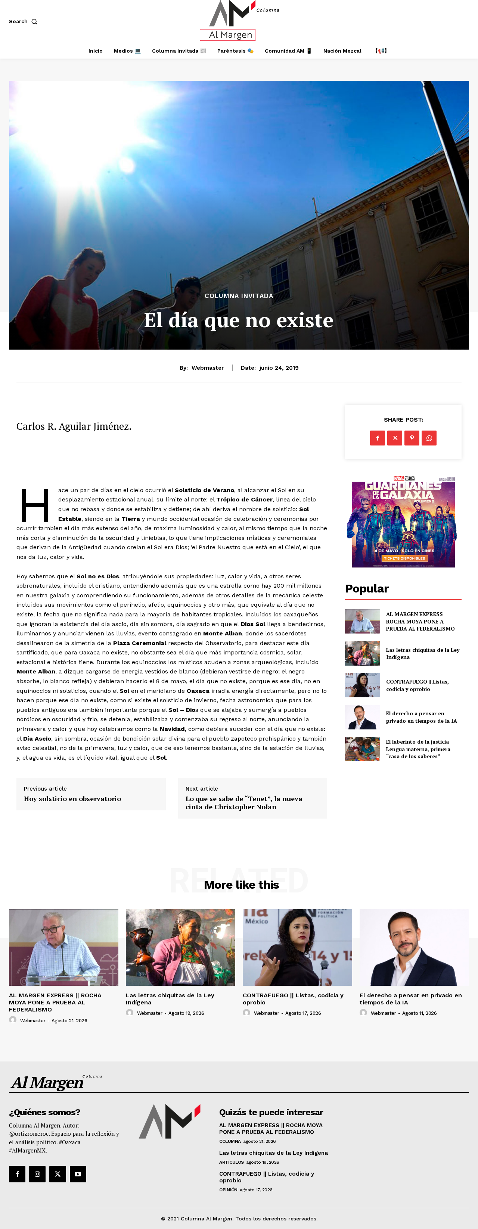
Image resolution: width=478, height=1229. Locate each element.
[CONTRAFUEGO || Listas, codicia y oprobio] (362, 685)
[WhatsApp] (429, 438)
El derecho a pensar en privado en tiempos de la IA (421, 717)
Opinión (228, 1189)
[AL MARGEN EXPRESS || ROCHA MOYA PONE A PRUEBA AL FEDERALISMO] (362, 621)
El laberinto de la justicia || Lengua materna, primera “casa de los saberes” (419, 749)
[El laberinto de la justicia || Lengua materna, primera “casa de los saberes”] (362, 749)
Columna (230, 1141)
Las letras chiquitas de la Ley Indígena (422, 653)
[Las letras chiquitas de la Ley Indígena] (362, 653)
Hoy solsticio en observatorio (72, 799)
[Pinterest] (411, 438)
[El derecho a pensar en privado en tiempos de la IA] (362, 717)
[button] (24, 21)
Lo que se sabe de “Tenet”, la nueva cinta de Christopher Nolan (244, 803)
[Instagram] (37, 1174)
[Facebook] (377, 438)
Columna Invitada (239, 296)
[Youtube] (78, 1174)
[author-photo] (14, 1020)
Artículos (231, 1162)
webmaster (208, 368)
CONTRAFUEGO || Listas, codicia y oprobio (417, 685)
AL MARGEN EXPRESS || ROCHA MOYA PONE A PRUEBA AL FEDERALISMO (421, 621)
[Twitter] (394, 438)
